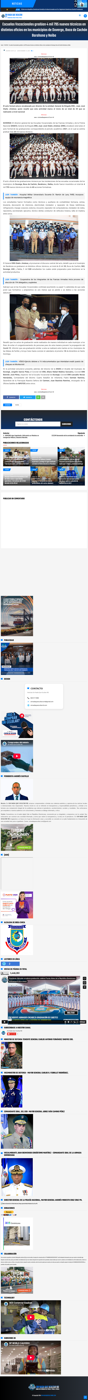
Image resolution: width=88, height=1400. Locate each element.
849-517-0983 (34, 698)
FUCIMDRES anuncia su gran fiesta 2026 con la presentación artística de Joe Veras (56, 9)
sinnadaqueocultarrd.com (38, 705)
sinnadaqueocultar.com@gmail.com (41, 702)
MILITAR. (17, 405)
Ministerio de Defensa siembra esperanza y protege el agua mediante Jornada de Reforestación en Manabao (44, 462)
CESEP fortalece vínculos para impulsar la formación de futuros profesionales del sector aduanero (42, 481)
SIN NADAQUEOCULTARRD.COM (48, 1395)
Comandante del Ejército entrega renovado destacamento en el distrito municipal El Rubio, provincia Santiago (71, 462)
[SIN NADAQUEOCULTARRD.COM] (44, 1391)
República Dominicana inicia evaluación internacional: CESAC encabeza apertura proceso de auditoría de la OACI (69, 480)
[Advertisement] (7, 558)
